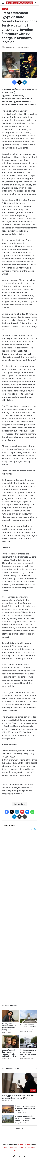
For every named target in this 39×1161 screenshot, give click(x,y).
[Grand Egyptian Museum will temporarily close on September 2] (8, 1109)
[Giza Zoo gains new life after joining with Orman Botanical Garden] (8, 1119)
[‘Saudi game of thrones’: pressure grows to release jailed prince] (10, 1016)
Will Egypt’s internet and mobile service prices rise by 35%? (17, 1096)
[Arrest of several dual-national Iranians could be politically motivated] (10, 1041)
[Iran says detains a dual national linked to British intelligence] (28, 1016)
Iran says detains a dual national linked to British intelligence (28, 1027)
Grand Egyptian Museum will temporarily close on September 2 (25, 1108)
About (6, 1148)
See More (19, 1128)
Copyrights (31, 1148)
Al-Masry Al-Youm (24, 1144)
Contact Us (22, 1148)
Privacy (16, 1151)
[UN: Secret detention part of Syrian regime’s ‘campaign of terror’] (28, 1041)
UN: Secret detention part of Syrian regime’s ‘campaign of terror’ (28, 1053)
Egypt (5, 9)
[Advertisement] (19, 917)
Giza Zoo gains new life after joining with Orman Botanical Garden (25, 1118)
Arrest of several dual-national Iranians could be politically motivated (10, 1053)
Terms (23, 1151)
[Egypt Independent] (19, 2)
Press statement (9, 47)
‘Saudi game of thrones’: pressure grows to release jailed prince (9, 1026)
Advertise (13, 1148)
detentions (20, 804)
